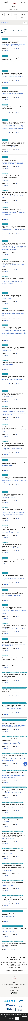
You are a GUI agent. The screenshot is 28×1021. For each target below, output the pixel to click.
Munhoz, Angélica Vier (7, 821)
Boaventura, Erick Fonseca (8, 610)
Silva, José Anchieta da (7, 482)
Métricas (23, 14)
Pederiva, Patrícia (6, 759)
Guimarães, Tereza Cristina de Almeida (11, 162)
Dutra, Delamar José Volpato (12, 514)
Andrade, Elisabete (6, 298)
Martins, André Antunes (7, 396)
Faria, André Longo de (7, 595)
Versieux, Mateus (15, 532)
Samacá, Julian (16, 661)
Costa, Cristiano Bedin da (18, 807)
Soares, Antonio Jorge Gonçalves (15, 46)
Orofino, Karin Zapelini (7, 110)
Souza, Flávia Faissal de (7, 792)
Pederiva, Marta (10, 760)
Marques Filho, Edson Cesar (8, 708)
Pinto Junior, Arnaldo (9, 645)
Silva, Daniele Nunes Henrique (14, 726)
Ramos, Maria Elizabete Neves (9, 212)
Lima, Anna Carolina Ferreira (9, 264)
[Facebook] (15, 990)
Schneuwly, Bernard (6, 677)
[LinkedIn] (13, 990)
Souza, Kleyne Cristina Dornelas (9, 76)
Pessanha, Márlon (17, 595)
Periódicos (4, 22)
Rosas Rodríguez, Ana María (8, 313)
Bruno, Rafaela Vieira (7, 229)
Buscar (15, 14)
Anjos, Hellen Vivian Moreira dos (10, 93)
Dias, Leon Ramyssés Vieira (13, 332)
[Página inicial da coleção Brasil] (14, 980)
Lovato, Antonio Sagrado (9, 777)
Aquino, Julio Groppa (7, 807)
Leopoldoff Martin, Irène (18, 677)
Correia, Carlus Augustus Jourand (10, 44)
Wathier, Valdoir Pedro (7, 547)
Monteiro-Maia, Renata (12, 231)
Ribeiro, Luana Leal (6, 61)
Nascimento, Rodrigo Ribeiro (9, 281)
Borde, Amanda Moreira (17, 163)
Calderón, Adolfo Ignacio (17, 448)
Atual (22, 17)
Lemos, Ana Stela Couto (7, 725)
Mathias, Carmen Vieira (20, 480)
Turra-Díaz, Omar (6, 147)
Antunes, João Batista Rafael (8, 612)
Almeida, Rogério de (6, 350)
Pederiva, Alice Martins (7, 775)
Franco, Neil (10, 283)
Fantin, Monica (17, 110)
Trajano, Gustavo (6, 532)
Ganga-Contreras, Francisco (8, 450)
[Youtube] (17, 990)
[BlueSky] (10, 990)
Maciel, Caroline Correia (7, 330)
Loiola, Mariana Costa (16, 127)
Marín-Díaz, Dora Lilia (7, 870)
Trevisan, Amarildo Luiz (7, 364)
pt (9, 48)
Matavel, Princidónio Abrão (18, 629)
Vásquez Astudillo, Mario (8, 246)
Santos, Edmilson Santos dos (8, 411)
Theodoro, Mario (18, 531)
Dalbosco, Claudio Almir (7, 512)
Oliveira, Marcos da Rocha (8, 916)
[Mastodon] (12, 990)
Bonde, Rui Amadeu (6, 629)
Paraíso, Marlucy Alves (7, 901)
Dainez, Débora (17, 792)
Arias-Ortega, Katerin (7, 661)
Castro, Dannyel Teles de (8, 179)
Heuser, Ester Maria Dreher (8, 838)
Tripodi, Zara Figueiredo (7, 531)
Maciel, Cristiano (21, 248)
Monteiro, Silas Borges (7, 885)
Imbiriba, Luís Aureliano (13, 130)
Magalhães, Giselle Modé (14, 743)
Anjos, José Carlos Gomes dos (16, 413)
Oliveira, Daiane (15, 759)
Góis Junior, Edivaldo (6, 644)
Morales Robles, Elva (11, 248)
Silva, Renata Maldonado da (18, 61)
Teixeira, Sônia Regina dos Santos (10, 693)
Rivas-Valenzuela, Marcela (17, 147)
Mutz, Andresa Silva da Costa (9, 578)
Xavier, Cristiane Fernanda (8, 563)
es (9, 149)
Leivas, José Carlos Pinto (7, 480)
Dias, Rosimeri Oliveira (7, 430)
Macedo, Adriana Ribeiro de (8, 125)
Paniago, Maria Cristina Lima (9, 249)
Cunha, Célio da (17, 547)
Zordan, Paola (5, 946)
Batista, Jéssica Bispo (7, 742)
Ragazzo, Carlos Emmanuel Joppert (10, 379)
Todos (8, 14)
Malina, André (18, 333)
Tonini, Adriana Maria (20, 610)
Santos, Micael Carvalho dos (8, 497)
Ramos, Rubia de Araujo (7, 465)
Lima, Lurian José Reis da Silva (9, 195)
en (7, 48)
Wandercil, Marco (6, 448)
